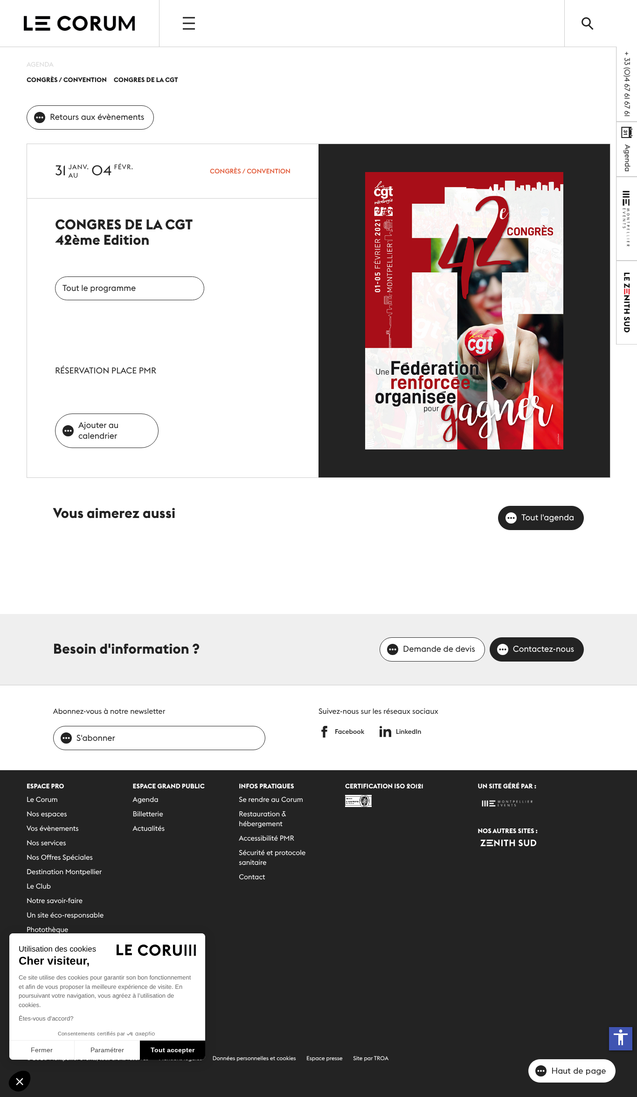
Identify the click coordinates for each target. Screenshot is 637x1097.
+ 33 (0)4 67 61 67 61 (626, 84)
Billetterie (148, 814)
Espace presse (324, 1058)
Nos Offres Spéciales (60, 857)
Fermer (42, 1050)
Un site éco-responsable (65, 915)
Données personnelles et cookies (254, 1058)
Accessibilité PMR (266, 838)
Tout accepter (172, 1050)
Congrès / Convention (250, 171)
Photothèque (47, 929)
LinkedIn (409, 731)
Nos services (46, 843)
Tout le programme (99, 288)
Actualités (149, 828)
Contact (252, 877)
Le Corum (42, 799)
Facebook (349, 731)
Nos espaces (47, 814)
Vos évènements (53, 828)
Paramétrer (107, 1050)
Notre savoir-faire (55, 901)
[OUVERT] (190, 23)
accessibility (620, 1037)
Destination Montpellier (64, 872)
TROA (381, 1058)
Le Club (39, 886)
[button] (19, 1081)
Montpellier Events (79, 23)
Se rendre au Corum (271, 799)
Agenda (627, 157)
